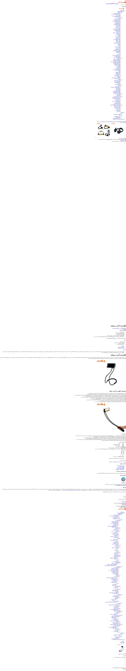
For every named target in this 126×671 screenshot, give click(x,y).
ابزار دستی (118, 109)
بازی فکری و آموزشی (116, 98)
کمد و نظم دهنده (117, 49)
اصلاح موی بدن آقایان (114, 568)
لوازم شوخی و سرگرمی (116, 101)
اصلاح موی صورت (117, 64)
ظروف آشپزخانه (117, 23)
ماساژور (118, 76)
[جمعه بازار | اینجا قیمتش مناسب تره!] (121, 9)
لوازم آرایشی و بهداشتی (71, 490)
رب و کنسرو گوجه (117, 116)
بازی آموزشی (114, 617)
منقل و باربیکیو (117, 27)
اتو (119, 53)
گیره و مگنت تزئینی (113, 540)
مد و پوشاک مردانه (117, 80)
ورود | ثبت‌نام (124, 6)
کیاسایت (104, 491)
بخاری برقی (118, 47)
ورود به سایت (124, 504)
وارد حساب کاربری (115, 461)
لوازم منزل (120, 17)
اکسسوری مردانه (117, 81)
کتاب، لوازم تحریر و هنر (118, 93)
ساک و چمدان (116, 606)
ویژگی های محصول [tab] (121, 347)
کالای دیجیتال (120, 12)
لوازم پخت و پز (117, 25)
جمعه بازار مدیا (121, 466)
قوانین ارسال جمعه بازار (120, 468)
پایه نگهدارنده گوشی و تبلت (109, 121)
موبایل (120, 121)
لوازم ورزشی (118, 86)
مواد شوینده (118, 51)
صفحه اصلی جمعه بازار (120, 465)
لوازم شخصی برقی (117, 567)
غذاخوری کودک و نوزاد (116, 623)
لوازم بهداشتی (118, 72)
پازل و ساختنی (117, 99)
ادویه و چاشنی (117, 117)
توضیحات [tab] (122, 346)
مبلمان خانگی (118, 38)
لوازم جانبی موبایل (117, 13)
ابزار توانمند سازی (115, 589)
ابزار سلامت (118, 588)
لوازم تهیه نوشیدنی (117, 20)
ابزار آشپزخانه (118, 22)
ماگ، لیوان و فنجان (115, 533)
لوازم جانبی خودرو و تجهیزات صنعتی (116, 624)
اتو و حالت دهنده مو (117, 63)
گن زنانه (113, 600)
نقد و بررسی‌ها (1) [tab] (121, 348)
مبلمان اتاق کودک (115, 622)
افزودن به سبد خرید (123, 140)
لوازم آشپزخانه (117, 18)
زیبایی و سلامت (119, 566)
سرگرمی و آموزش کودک (116, 97)
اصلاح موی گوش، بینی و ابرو (115, 61)
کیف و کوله (116, 607)
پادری (119, 45)
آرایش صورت (118, 68)
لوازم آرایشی (118, 67)
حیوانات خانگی (117, 56)
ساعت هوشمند (117, 16)
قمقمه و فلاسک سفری (116, 91)
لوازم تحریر (118, 94)
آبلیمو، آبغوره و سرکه (114, 638)
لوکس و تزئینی (117, 35)
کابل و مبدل (116, 516)
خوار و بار (120, 115)
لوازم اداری (118, 95)
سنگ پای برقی (113, 581)
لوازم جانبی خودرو (117, 105)
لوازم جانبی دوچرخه (117, 92)
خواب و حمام (118, 42)
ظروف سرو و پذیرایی (114, 531)
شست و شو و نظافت (116, 50)
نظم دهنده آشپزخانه (117, 24)
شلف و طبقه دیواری (116, 39)
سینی (115, 532)
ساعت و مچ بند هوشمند (116, 15)
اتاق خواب (116, 550)
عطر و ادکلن (114, 585)
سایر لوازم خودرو (117, 107)
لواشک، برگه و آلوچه (116, 114)
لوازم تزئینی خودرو (117, 106)
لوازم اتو (118, 54)
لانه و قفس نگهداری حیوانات (111, 564)
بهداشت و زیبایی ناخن (116, 69)
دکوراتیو (119, 34)
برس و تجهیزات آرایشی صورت (111, 577)
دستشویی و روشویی (115, 547)
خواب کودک (118, 102)
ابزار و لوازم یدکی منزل (116, 55)
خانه (125, 121)
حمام (117, 548)
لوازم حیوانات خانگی (116, 57)
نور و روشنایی (118, 40)
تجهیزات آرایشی (117, 70)
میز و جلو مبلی (117, 37)
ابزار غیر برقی (118, 108)
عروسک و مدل (117, 100)
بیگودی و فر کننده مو (116, 62)
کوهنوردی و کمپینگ (117, 90)
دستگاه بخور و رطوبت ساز (115, 77)
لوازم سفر (64, 490)
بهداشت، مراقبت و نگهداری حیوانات (110, 565)
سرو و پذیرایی (118, 28)
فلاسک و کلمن (117, 30)
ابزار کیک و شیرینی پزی (116, 21)
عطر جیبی (114, 584)
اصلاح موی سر (117, 65)
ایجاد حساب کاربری (123, 507)
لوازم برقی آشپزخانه (116, 19)
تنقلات (121, 113)
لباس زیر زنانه (114, 599)
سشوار (119, 66)
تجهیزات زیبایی (113, 582)
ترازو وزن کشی (117, 78)
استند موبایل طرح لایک (122, 138)
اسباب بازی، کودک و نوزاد (118, 96)
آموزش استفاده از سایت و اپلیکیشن (118, 639)
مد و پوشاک (120, 79)
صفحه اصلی (122, 10)
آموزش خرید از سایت (120, 467)
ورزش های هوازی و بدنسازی (115, 87)
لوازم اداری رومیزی (113, 614)
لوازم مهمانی (118, 33)
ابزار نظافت (118, 52)
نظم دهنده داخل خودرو (112, 627)
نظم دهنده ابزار (117, 110)
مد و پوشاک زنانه (117, 82)
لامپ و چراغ (118, 41)
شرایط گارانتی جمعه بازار (120, 469)
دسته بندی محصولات (120, 11)
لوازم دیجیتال (114, 357)
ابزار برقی (118, 111)
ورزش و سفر (120, 85)
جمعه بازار (124, 489)
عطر (119, 71)
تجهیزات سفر (118, 605)
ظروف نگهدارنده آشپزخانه (112, 526)
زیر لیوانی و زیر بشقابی (116, 32)
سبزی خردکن (118, 48)
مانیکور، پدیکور (113, 579)
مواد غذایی (122, 112)
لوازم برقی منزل (117, 46)
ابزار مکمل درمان (117, 75)
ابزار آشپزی (118, 26)
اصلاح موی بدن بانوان (116, 60)
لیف (115, 549)
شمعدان (118, 36)
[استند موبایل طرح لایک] (111, 137)
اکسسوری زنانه (117, 84)
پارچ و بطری (118, 31)
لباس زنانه (118, 83)
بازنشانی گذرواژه (123, 503)
